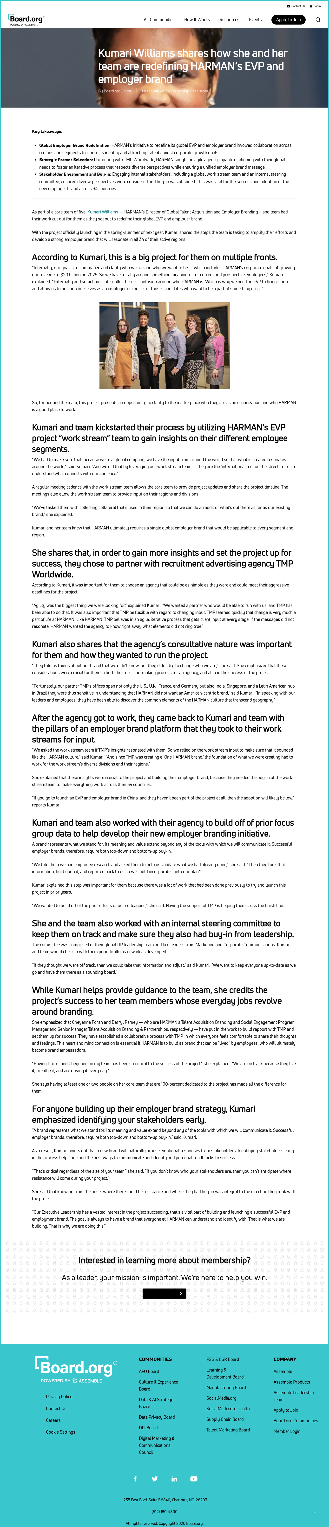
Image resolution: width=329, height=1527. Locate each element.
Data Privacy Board (157, 1417)
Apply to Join (286, 1410)
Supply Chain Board (225, 1419)
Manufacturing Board (226, 1387)
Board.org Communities (296, 1421)
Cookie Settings (60, 1432)
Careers (53, 1420)
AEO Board (149, 1371)
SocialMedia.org (221, 1398)
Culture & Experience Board (158, 1385)
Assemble (283, 1371)
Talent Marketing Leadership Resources (174, 91)
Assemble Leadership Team (294, 1396)
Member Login (287, 1431)
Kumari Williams (102, 212)
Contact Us (56, 1408)
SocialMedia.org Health (228, 1408)
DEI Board (148, 1427)
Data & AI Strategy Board (156, 1403)
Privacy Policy (59, 1396)
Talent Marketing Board (228, 1430)
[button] (164, 1294)
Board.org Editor (118, 91)
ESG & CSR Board (222, 1359)
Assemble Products (292, 1382)
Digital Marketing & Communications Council (157, 1445)
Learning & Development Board (225, 1373)
